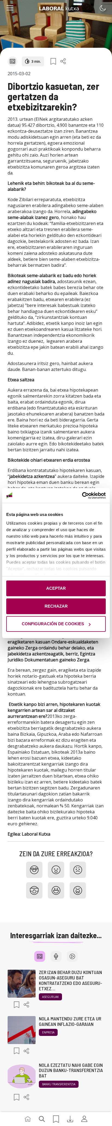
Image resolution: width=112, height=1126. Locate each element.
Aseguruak (50, 997)
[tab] (39, 956)
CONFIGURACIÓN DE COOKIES (53, 623)
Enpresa (48, 1032)
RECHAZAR (56, 606)
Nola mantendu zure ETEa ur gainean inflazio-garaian (70, 1021)
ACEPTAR (56, 588)
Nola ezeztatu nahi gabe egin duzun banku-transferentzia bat (71, 1070)
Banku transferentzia (58, 1084)
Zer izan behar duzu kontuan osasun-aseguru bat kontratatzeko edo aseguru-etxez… (70, 980)
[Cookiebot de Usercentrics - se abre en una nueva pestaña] (82, 495)
